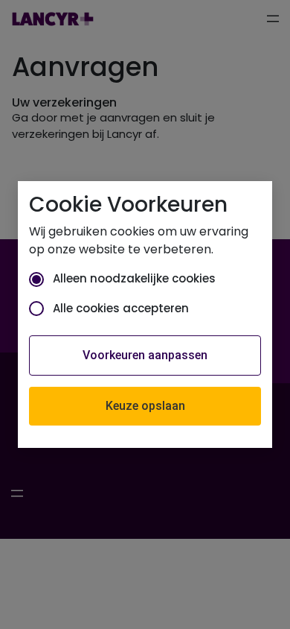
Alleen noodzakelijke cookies (134, 278)
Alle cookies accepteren (121, 308)
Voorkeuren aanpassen (145, 355)
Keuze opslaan (145, 406)
